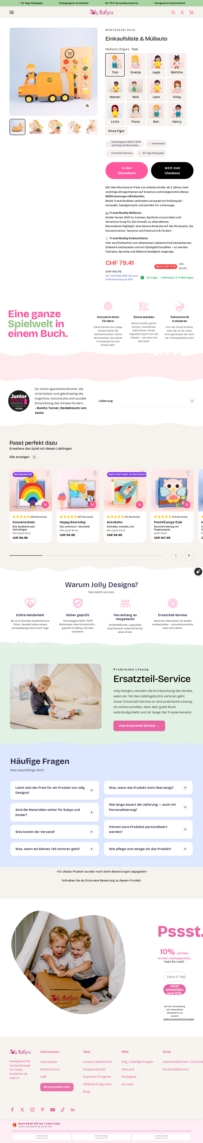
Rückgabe (129, 1077)
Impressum (48, 1062)
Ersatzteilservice (176, 1069)
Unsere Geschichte (97, 1062)
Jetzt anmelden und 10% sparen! (174, 989)
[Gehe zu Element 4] (74, 127)
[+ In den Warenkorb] (45, 504)
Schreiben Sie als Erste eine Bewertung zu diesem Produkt (101, 880)
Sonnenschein (23, 522)
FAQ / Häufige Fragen (137, 1062)
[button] (30, 517)
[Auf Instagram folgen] (32, 1109)
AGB (43, 1077)
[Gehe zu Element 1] (17, 127)
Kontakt (128, 1084)
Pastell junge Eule (168, 522)
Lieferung (106, 401)
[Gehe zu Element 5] (94, 127)
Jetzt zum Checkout (172, 170)
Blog (86, 1091)
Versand (128, 1069)
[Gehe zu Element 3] (55, 127)
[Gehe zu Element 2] (36, 127)
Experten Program (97, 1077)
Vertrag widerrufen (56, 1087)
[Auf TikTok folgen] (62, 1109)
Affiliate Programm (97, 1084)
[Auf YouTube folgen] (52, 1109)
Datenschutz (50, 1069)
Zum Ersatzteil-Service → (139, 726)
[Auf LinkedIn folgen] (73, 1109)
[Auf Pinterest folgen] (42, 1109)
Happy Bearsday (72, 522)
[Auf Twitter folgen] (22, 1109)
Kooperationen (94, 1069)
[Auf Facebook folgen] (12, 1109)
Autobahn (115, 522)
